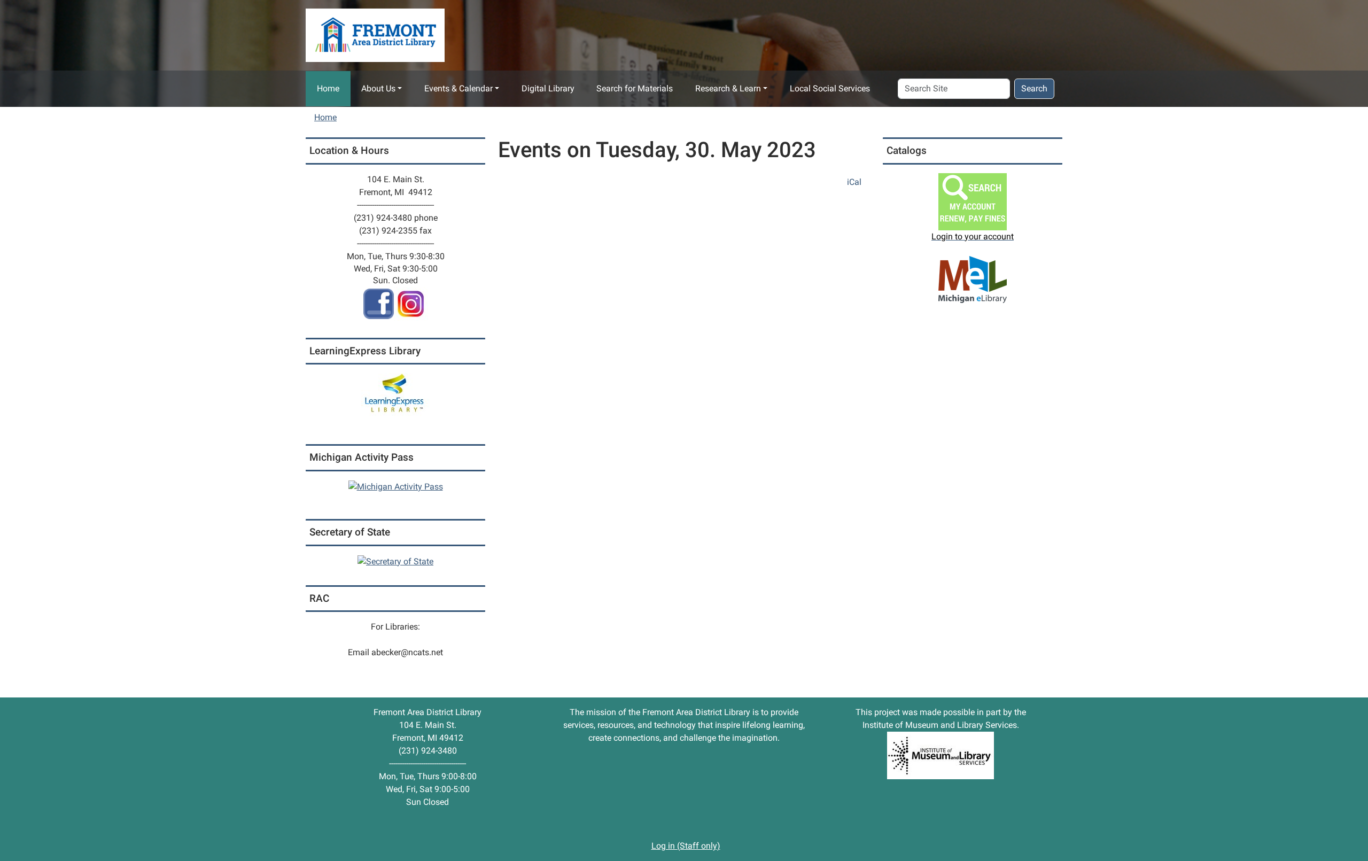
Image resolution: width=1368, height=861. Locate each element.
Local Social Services (830, 88)
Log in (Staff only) (685, 846)
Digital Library (548, 88)
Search (1034, 88)
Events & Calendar (458, 88)
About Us (378, 88)
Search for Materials (634, 88)
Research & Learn (728, 88)
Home (328, 88)
